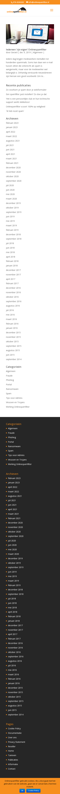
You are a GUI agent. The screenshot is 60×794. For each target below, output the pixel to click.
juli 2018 (10, 243)
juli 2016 (10, 310)
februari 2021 (12, 163)
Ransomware (12, 389)
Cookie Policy (14, 728)
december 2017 (13, 270)
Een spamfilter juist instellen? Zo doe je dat (26, 94)
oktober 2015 (12, 341)
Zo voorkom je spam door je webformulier (26, 89)
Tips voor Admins (14, 398)
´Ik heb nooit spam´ (15, 111)
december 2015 (13, 332)
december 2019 (13, 203)
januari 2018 (12, 265)
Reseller (11, 746)
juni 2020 (10, 189)
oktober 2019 (12, 207)
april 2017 (10, 279)
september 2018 (13, 238)
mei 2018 (10, 252)
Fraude (9, 375)
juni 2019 (10, 216)
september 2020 (13, 180)
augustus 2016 (13, 305)
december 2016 (13, 287)
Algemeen (38, 52)
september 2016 (13, 301)
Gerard (14, 52)
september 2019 (13, 212)
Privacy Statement (16, 742)
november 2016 (13, 292)
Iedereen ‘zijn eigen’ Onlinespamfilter (26, 49)
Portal (9, 384)
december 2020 (13, 167)
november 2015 (13, 337)
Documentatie (15, 733)
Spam (8, 393)
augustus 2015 (13, 350)
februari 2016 (12, 323)
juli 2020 (10, 185)
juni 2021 (10, 149)
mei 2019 (10, 221)
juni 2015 (10, 354)
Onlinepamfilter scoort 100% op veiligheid (25, 106)
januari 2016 (12, 328)
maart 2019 (11, 225)
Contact (11, 768)
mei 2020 (10, 194)
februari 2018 (12, 261)
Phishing (10, 380)
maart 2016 (11, 319)
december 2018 (13, 234)
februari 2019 (12, 230)
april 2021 (10, 154)
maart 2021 (11, 158)
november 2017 (13, 274)
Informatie (13, 764)
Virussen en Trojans (15, 402)
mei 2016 (10, 314)
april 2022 (10, 131)
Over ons (12, 737)
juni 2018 (10, 247)
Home (11, 750)
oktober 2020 (12, 176)
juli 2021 (10, 145)
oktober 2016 (12, 296)
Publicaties (13, 759)
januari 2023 (12, 127)
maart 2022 (11, 136)
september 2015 (13, 346)
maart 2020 (11, 198)
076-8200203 (18, 2)
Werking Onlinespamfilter (18, 406)
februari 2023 (12, 123)
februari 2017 (12, 283)
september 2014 (13, 359)
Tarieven (12, 755)
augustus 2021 (13, 140)
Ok (22, 791)
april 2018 (10, 256)
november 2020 (13, 171)
